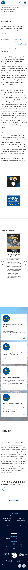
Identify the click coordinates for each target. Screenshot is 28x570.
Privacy (10, 564)
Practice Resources (21, 520)
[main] (14, 255)
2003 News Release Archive (7, 9)
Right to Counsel (7, 490)
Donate (14, 532)
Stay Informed (8, 7)
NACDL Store (21, 518)
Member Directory (7, 518)
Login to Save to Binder (18, 40)
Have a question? (14, 500)
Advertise (21, 515)
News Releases (16, 7)
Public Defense (6, 488)
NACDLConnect (7, 515)
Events (7, 525)
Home (2, 7)
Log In (21, 525)
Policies (17, 564)
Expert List (7, 523)
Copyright (4, 564)
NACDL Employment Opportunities (14, 539)
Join (21, 523)
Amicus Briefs (7, 520)
